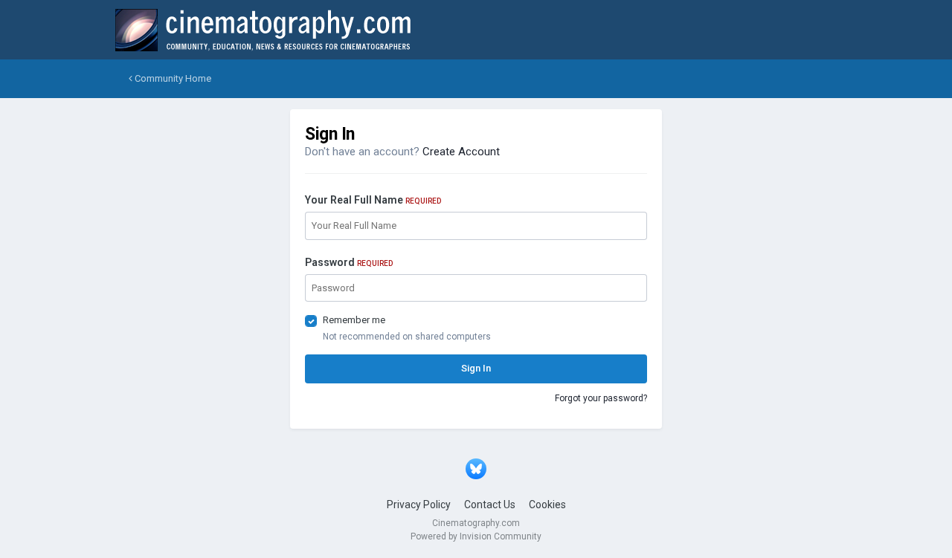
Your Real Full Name (373, 200)
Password (349, 262)
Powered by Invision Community (476, 536)
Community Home (171, 78)
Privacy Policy (419, 504)
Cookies (547, 504)
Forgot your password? (601, 398)
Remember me (354, 319)
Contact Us (489, 504)
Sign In (476, 368)
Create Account (461, 151)
